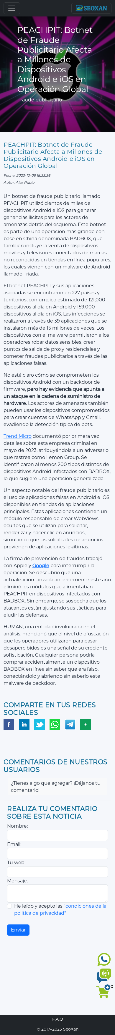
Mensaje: (17, 881)
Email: (14, 844)
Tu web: (16, 862)
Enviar (18, 930)
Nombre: (17, 826)
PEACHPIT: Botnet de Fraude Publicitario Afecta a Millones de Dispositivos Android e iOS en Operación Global (53, 155)
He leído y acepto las (60, 909)
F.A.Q (57, 1019)
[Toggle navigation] (12, 8)
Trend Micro (18, 436)
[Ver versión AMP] (85, 724)
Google (40, 565)
